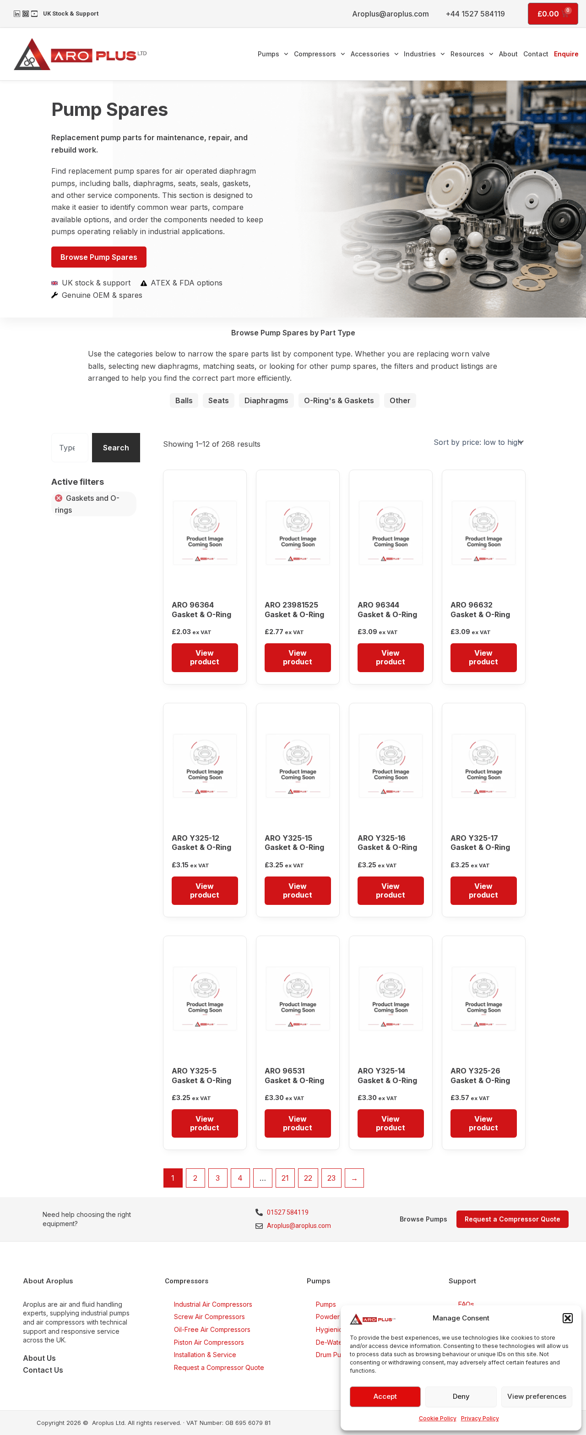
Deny (461, 1396)
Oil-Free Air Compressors (212, 1329)
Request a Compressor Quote (219, 1367)
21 (285, 1178)
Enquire (566, 54)
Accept (385, 1396)
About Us (39, 1358)
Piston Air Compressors (209, 1342)
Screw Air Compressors (209, 1316)
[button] (567, 1318)
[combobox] (69, 447)
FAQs (466, 1304)
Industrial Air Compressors (213, 1304)
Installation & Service (205, 1354)
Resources (467, 54)
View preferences (536, 1396)
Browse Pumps (423, 1219)
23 (331, 1178)
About (508, 54)
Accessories (370, 54)
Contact (535, 54)
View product (204, 657)
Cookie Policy (437, 1418)
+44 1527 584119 (475, 13)
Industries (420, 54)
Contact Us (43, 1370)
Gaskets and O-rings (87, 504)
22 (308, 1178)
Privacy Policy (480, 1418)
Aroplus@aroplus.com (390, 13)
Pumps (268, 54)
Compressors (315, 54)
